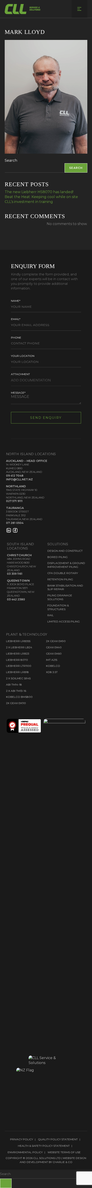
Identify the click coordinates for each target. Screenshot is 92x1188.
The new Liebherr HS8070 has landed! (39, 192)
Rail (50, 615)
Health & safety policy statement (44, 1145)
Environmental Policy (25, 1152)
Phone (16, 337)
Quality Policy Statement (58, 1139)
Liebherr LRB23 (17, 653)
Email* (15, 319)
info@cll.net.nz (19, 479)
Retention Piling (60, 579)
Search (11, 160)
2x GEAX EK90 (56, 641)
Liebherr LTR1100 (18, 665)
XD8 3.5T (52, 672)
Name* (15, 300)
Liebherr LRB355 (18, 641)
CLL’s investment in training (29, 202)
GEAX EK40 (54, 647)
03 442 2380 (16, 599)
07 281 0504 (14, 523)
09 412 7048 (14, 475)
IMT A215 (51, 659)
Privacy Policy (21, 1139)
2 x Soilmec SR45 (18, 678)
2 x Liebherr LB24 (19, 647)
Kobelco (53, 665)
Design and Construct (65, 550)
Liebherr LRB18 (17, 672)
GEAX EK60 (54, 653)
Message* (18, 392)
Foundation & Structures (58, 607)
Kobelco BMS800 (19, 696)
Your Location (22, 355)
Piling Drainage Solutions (59, 597)
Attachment (20, 374)
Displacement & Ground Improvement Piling (66, 564)
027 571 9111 (14, 501)
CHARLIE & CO (62, 1162)
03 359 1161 (14, 573)
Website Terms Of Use (64, 1152)
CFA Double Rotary (62, 573)
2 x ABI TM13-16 (16, 690)
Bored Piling (57, 557)
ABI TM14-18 (14, 684)
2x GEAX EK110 (16, 703)
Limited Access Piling (63, 621)
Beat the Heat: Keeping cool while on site (41, 197)
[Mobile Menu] (79, 9)
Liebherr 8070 (17, 659)
